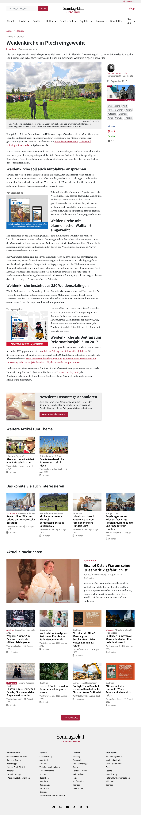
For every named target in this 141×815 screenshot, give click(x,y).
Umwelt (118, 117)
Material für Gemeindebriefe (118, 778)
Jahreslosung (111, 774)
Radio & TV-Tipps (13, 774)
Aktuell (10, 21)
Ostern (75, 767)
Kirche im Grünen (115, 109)
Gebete (109, 770)
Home (9, 30)
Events (108, 767)
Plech (124, 105)
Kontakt (43, 774)
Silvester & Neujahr (81, 770)
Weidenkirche (114, 105)
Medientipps (11, 763)
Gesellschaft (66, 21)
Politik (36, 21)
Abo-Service (45, 760)
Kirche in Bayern (13, 760)
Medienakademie (113, 760)
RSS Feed (110, 781)
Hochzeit (76, 785)
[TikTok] (74, 808)
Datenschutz (45, 785)
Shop (132, 8)
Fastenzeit (77, 760)
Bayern (100, 21)
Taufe (75, 778)
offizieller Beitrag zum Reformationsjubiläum (64, 351)
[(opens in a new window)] (53, 808)
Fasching (76, 756)
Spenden (109, 785)
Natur (110, 117)
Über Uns (129, 21)
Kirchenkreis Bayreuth (67, 372)
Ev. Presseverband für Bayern (52, 795)
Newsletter (116, 21)
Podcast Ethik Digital (15, 767)
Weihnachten (78, 774)
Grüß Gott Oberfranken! (16, 756)
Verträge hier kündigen (50, 767)
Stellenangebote (47, 770)
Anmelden (130, 1)
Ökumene (123, 113)
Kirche (22, 21)
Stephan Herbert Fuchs (117, 73)
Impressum (44, 788)
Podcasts (10, 770)
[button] (11, 49)
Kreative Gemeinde (114, 763)
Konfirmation (78, 781)
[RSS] (87, 808)
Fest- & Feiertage (80, 763)
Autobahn (112, 113)
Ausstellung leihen (114, 756)
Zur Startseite (70, 718)
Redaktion (44, 778)
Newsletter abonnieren (54, 414)
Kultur (49, 21)
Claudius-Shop (46, 756)
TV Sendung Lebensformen (18, 778)
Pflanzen (128, 117)
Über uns (43, 792)
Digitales (84, 21)
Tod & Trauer (78, 788)
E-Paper (43, 763)
